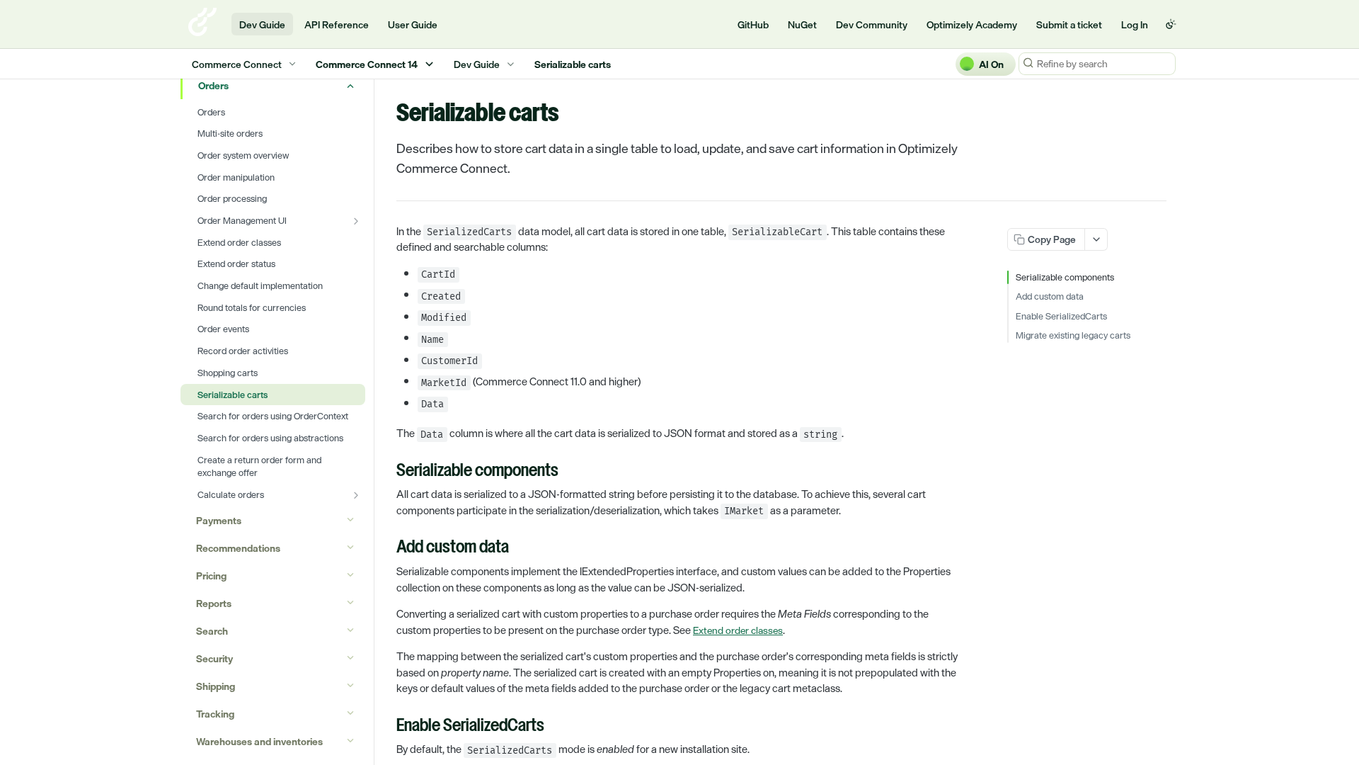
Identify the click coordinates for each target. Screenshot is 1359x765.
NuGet (802, 24)
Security (214, 658)
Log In (1134, 24)
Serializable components (1065, 278)
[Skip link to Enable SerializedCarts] (387, 726)
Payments (218, 520)
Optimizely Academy (972, 24)
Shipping (215, 686)
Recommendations (238, 548)
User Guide (412, 24)
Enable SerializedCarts (1061, 317)
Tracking (215, 714)
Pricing (211, 575)
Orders (213, 85)
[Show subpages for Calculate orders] (356, 495)
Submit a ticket (1069, 24)
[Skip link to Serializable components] (387, 471)
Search (212, 631)
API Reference (336, 24)
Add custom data (1050, 297)
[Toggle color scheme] (1170, 24)
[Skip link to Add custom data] (387, 548)
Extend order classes (738, 630)
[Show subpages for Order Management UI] (356, 221)
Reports (213, 603)
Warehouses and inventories (259, 741)
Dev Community (871, 24)
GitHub (753, 24)
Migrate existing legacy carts (1073, 336)
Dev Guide (262, 24)
